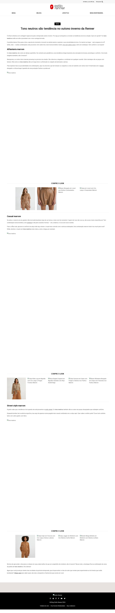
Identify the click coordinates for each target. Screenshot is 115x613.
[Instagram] (50, 598)
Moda (14, 13)
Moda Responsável (96, 13)
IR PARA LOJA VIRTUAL (88, 1)
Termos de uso (44, 606)
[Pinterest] (58, 598)
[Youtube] (61, 598)
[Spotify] (53, 598)
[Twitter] (64, 598)
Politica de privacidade (58, 606)
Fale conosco (71, 606)
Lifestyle (65, 13)
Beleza (39, 13)
